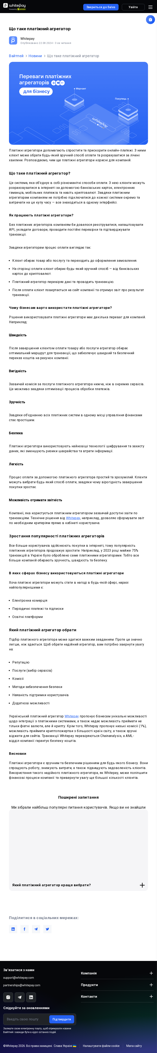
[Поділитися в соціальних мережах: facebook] (24, 929)
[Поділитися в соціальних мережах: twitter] (47, 929)
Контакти (89, 996)
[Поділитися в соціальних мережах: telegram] (36, 929)
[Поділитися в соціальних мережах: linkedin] (13, 929)
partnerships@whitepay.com (21, 985)
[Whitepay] (15, 7)
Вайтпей (16, 56)
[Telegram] (20, 997)
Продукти (89, 985)
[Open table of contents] (150, 19)
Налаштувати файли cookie (101, 1045)
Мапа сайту (134, 1045)
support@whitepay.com (18, 977)
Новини (35, 56)
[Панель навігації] (150, 7)
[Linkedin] (31, 997)
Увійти (133, 7)
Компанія (89, 973)
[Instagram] (8, 997)
